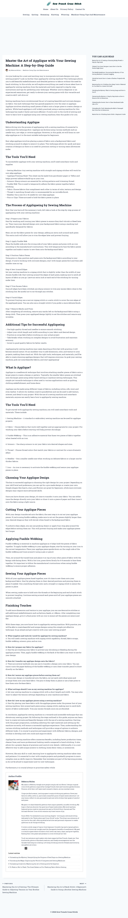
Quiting (35, 14)
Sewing (26, 14)
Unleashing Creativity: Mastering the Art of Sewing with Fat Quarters (34, 864)
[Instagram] (26, 848)
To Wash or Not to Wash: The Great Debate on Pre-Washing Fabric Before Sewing (38, 867)
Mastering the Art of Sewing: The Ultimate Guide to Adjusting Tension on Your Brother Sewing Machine (20, 888)
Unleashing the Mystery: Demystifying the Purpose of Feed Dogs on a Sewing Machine (40, 857)
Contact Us (80, 9)
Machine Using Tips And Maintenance (88, 14)
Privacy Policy (66, 9)
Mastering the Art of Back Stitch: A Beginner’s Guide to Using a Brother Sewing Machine (66, 887)
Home (45, 9)
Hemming (44, 14)
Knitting (55, 14)
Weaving (65, 14)
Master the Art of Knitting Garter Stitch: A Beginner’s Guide (109, 114)
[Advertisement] (64, 32)
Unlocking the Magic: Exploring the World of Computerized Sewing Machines (37, 861)
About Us (54, 9)
